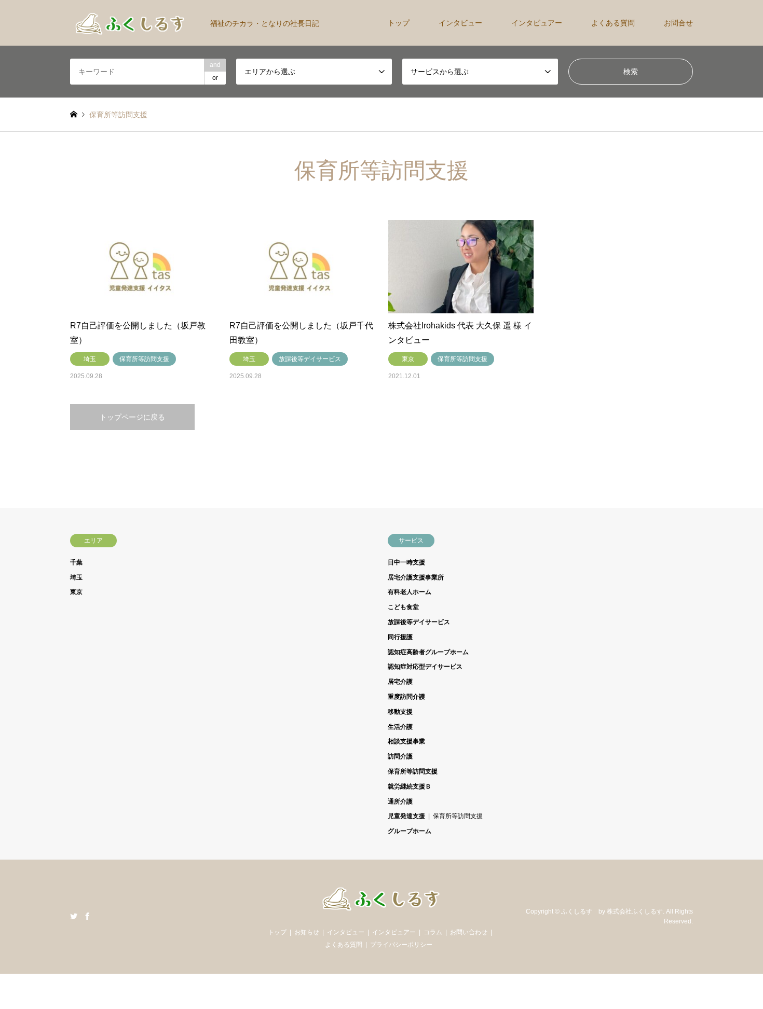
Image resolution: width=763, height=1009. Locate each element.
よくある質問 (613, 23)
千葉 (76, 562)
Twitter (73, 916)
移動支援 (400, 711)
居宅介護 (400, 681)
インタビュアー (536, 23)
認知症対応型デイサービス (425, 666)
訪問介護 (400, 756)
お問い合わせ (468, 932)
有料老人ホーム (409, 592)
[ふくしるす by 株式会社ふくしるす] (381, 908)
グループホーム (409, 831)
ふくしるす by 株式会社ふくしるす (612, 911)
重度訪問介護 (406, 696)
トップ (399, 23)
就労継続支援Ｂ (409, 786)
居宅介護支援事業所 (416, 577)
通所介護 (400, 801)
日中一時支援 (406, 562)
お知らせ (306, 932)
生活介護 (400, 726)
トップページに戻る (132, 417)
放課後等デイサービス (419, 622)
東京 (76, 592)
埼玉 (76, 577)
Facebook (87, 916)
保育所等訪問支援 (413, 771)
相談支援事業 (406, 741)
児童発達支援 (406, 816)
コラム (433, 932)
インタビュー (460, 23)
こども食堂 (403, 607)
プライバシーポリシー (401, 944)
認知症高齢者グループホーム (428, 652)
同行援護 (400, 637)
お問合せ (678, 23)
